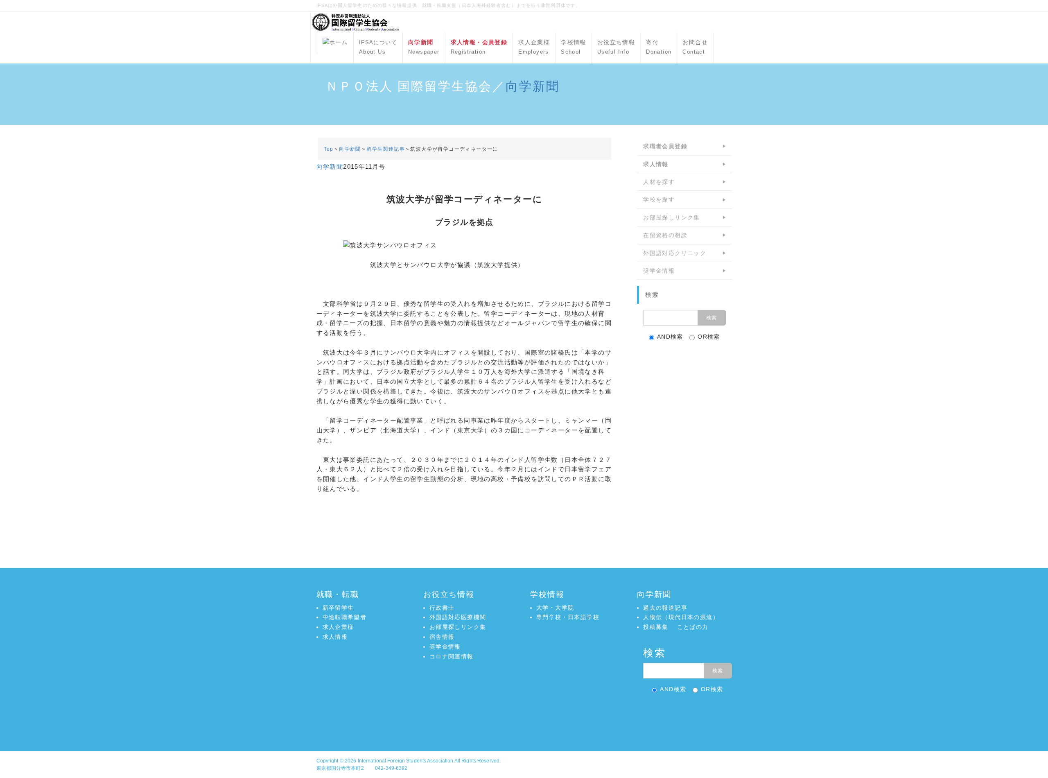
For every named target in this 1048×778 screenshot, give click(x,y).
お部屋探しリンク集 (671, 217)
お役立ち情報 (616, 47)
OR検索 (709, 336)
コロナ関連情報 (451, 656)
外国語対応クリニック (674, 253)
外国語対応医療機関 (457, 617)
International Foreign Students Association (406, 761)
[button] (524, 716)
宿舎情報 (442, 636)
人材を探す (659, 182)
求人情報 (335, 636)
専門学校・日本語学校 (567, 617)
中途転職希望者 (345, 617)
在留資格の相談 (665, 235)
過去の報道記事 (665, 607)
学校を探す (659, 199)
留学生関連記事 (385, 149)
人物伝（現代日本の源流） (681, 617)
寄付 (658, 47)
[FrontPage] (335, 43)
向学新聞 (533, 86)
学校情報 (573, 47)
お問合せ (695, 47)
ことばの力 (693, 627)
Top (329, 149)
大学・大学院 (555, 607)
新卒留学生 (338, 607)
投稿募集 (656, 627)
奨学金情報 (659, 270)
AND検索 (670, 336)
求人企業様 (534, 47)
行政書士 (442, 607)
